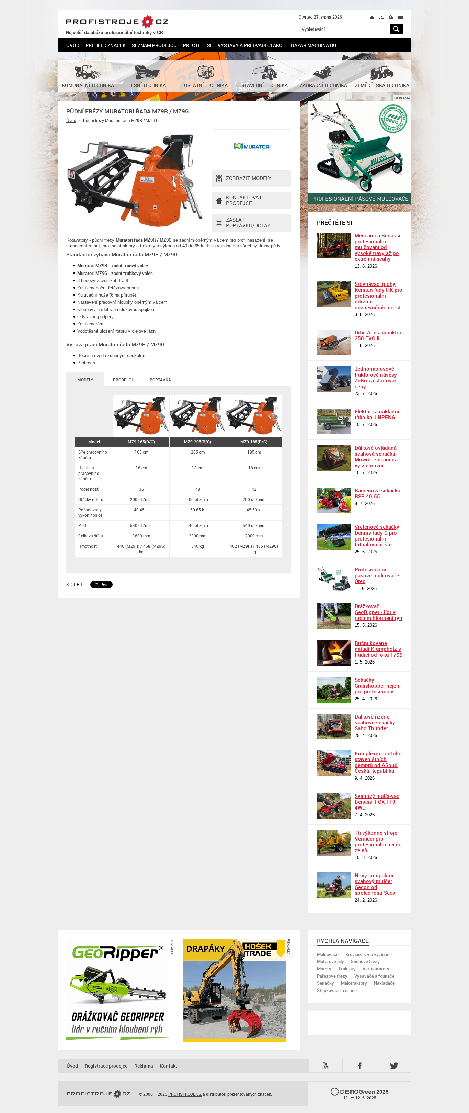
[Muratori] (252, 145)
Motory (324, 969)
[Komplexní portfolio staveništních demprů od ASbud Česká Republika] (334, 763)
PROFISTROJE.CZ (117, 22)
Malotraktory (354, 983)
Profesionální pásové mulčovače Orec (377, 575)
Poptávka (160, 379)
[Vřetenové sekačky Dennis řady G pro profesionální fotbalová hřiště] (334, 537)
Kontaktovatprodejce (244, 200)
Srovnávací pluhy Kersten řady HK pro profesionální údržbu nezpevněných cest (378, 295)
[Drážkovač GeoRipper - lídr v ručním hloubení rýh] (334, 616)
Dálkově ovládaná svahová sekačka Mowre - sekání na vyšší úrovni (376, 456)
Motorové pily (330, 961)
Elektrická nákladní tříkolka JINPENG (377, 414)
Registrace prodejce (106, 1065)
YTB (326, 1065)
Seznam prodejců (154, 45)
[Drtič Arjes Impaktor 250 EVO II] (334, 342)
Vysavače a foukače (374, 976)
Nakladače (384, 983)
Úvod (72, 45)
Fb (361, 1065)
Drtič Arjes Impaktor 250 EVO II (378, 335)
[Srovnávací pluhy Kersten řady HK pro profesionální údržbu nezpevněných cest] (334, 294)
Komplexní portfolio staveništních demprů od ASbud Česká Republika (378, 762)
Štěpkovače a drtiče (337, 990)
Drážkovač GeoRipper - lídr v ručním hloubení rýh (378, 612)
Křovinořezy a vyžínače (368, 954)
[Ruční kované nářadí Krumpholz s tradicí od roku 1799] (334, 653)
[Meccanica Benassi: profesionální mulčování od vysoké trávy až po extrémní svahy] (334, 245)
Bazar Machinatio (313, 45)
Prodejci (123, 379)
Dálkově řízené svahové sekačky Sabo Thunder (375, 722)
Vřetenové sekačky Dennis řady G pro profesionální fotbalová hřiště (377, 535)
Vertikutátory (376, 969)
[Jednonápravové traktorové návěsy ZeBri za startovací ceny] (334, 379)
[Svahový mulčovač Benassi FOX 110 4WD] (334, 806)
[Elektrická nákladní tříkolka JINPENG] (334, 421)
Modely (85, 379)
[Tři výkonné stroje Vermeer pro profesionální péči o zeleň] (334, 843)
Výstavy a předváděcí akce (251, 45)
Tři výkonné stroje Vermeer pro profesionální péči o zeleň (378, 841)
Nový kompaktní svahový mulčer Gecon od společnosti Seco (375, 884)
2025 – (366, 1094)
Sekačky (325, 983)
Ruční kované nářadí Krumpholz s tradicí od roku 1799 (379, 648)
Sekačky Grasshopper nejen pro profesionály (377, 685)
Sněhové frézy (365, 961)
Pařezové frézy (332, 976)
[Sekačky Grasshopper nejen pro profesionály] (334, 690)
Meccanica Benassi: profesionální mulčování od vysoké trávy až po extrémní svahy (378, 247)
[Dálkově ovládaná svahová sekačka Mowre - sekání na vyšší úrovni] (334, 458)
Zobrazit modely (248, 178)
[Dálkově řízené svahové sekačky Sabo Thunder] (334, 726)
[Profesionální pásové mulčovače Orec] (334, 579)
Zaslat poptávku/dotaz (248, 222)
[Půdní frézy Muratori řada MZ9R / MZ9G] (135, 180)
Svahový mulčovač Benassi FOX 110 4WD (377, 801)
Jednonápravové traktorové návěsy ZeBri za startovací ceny (377, 377)
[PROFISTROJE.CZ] (98, 1094)
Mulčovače (328, 954)
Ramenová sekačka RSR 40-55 (377, 493)
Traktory (347, 969)
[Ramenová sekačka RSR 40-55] (334, 500)
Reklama (143, 1065)
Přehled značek (105, 45)
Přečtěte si (197, 45)
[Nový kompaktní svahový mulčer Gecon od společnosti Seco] (334, 885)
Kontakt (168, 1065)
